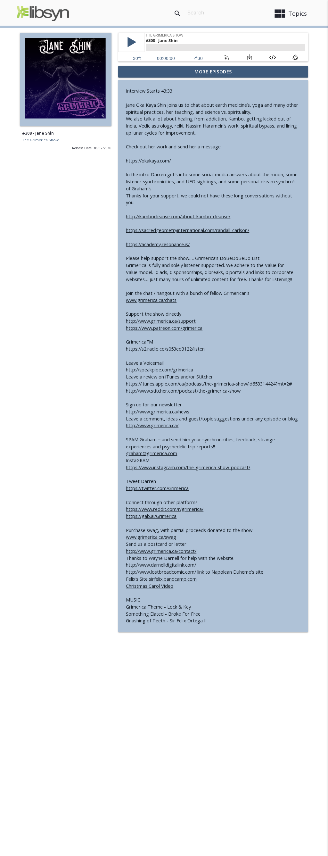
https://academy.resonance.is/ (158, 244)
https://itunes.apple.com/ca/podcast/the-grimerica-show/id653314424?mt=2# (209, 384)
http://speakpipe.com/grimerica (159, 370)
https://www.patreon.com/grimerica (164, 328)
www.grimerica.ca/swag (151, 537)
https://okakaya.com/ (148, 161)
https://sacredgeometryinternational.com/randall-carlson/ (187, 230)
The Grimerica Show (40, 139)
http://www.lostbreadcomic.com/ (161, 572)
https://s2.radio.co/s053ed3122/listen (165, 349)
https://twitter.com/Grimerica (157, 488)
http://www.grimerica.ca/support (161, 321)
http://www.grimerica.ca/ (152, 425)
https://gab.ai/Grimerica (151, 516)
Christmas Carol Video (149, 586)
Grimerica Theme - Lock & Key (158, 607)
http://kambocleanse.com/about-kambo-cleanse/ (178, 216)
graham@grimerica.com (151, 453)
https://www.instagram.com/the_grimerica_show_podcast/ (188, 467)
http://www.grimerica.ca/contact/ (161, 551)
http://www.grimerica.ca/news (157, 412)
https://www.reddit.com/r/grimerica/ (164, 509)
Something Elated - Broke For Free (163, 614)
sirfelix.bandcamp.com (173, 579)
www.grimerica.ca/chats (151, 300)
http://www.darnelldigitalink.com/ (161, 565)
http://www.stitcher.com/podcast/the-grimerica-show (183, 391)
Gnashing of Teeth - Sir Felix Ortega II (166, 621)
